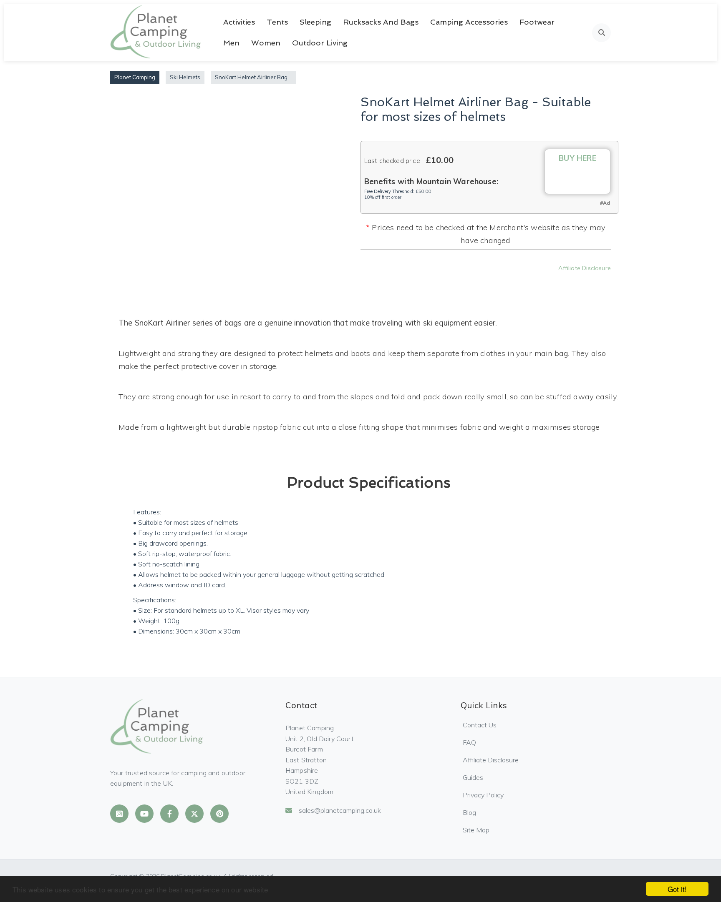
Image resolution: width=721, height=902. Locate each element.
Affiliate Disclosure (584, 268)
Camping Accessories (469, 22)
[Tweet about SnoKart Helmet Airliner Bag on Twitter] (459, 280)
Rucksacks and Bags (380, 22)
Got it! (677, 889)
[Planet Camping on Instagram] (119, 813)
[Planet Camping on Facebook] (169, 813)
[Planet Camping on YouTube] (144, 813)
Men (231, 42)
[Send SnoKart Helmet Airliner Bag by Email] (527, 280)
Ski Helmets (185, 77)
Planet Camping (134, 77)
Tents (277, 22)
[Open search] (601, 32)
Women (265, 42)
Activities (239, 22)
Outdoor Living (320, 42)
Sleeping (315, 22)
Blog (469, 812)
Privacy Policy (483, 795)
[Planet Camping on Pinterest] (219, 813)
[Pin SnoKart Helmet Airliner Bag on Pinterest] (504, 280)
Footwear (537, 22)
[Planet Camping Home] (156, 32)
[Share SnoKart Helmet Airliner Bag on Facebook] (437, 280)
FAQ (469, 742)
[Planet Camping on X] (194, 813)
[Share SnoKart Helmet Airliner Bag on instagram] (482, 280)
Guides (473, 777)
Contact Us (480, 725)
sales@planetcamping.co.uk (340, 810)
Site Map (476, 830)
